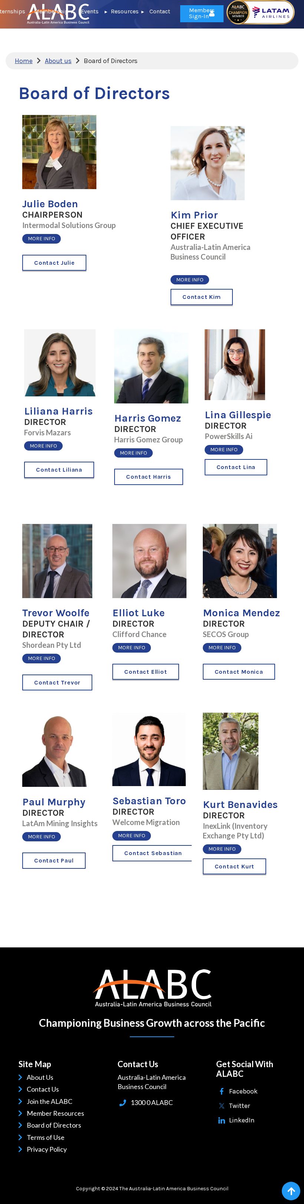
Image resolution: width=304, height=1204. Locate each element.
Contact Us (44, 1089)
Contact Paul (54, 860)
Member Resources (56, 1113)
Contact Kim (201, 296)
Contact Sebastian (153, 853)
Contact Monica (239, 671)
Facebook (243, 1091)
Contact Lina (236, 467)
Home (24, 61)
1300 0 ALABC (151, 1102)
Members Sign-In (202, 13)
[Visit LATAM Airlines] (261, 22)
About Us (41, 1077)
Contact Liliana (59, 469)
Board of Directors (55, 1125)
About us (58, 61)
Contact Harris (148, 476)
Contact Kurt (235, 866)
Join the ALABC (50, 1101)
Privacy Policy (48, 1149)
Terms (37, 1137)
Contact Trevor (57, 682)
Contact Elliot (145, 671)
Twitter (239, 1106)
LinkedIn (242, 1120)
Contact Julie (54, 262)
